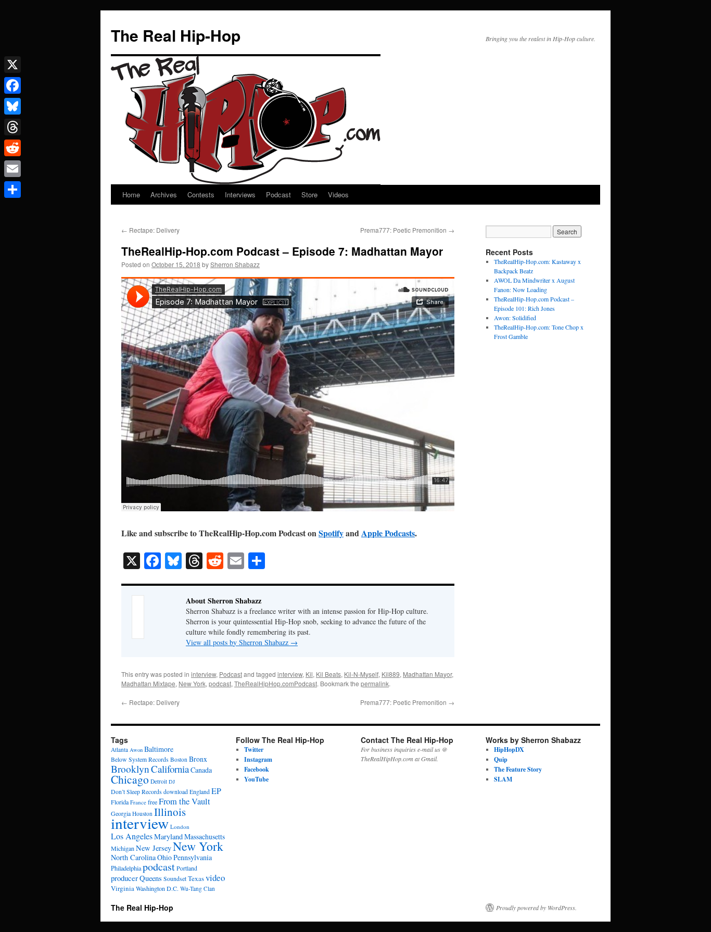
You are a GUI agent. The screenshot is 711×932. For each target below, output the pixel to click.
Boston (178, 759)
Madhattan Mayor (427, 674)
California (170, 768)
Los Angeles (132, 835)
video (215, 878)
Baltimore (158, 749)
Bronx (198, 759)
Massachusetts (204, 836)
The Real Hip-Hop (175, 35)
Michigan (122, 848)
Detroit (158, 781)
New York (192, 683)
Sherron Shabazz (235, 264)
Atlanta (119, 749)
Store (309, 194)
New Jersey (153, 848)
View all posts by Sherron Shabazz (242, 642)
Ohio (164, 857)
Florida (120, 802)
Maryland (168, 836)
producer (124, 878)
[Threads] (12, 127)
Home (131, 194)
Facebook (256, 769)
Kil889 (391, 674)
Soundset (174, 879)
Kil (309, 674)
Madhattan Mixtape (148, 683)
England (199, 792)
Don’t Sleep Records (136, 792)
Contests (200, 194)
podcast (220, 683)
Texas (196, 878)
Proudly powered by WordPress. (536, 907)
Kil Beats (328, 674)
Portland (186, 868)
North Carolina (133, 857)
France (138, 802)
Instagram (258, 759)
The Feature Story (518, 769)
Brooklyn (130, 768)
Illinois (170, 811)
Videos (338, 194)
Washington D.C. (157, 888)
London (179, 826)
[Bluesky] (12, 106)
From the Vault (184, 801)
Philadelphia (126, 868)
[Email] (12, 168)
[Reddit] (12, 147)
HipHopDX (509, 749)
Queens (150, 878)
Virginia (122, 888)
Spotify (331, 533)
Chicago (130, 779)
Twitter (253, 749)
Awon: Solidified (515, 317)
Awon (136, 749)
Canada (201, 770)
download (175, 792)
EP (216, 790)
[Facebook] (12, 85)
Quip (500, 759)
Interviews (240, 194)
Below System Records (140, 759)
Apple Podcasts (388, 533)
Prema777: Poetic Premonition (407, 229)
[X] (12, 64)
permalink (375, 683)
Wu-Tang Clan (197, 888)
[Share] (12, 189)
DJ (172, 781)
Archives (163, 194)
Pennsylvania (192, 857)
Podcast (278, 194)
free (152, 802)
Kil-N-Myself (361, 674)
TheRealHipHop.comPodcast (275, 683)
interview (203, 674)
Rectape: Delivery (150, 229)
